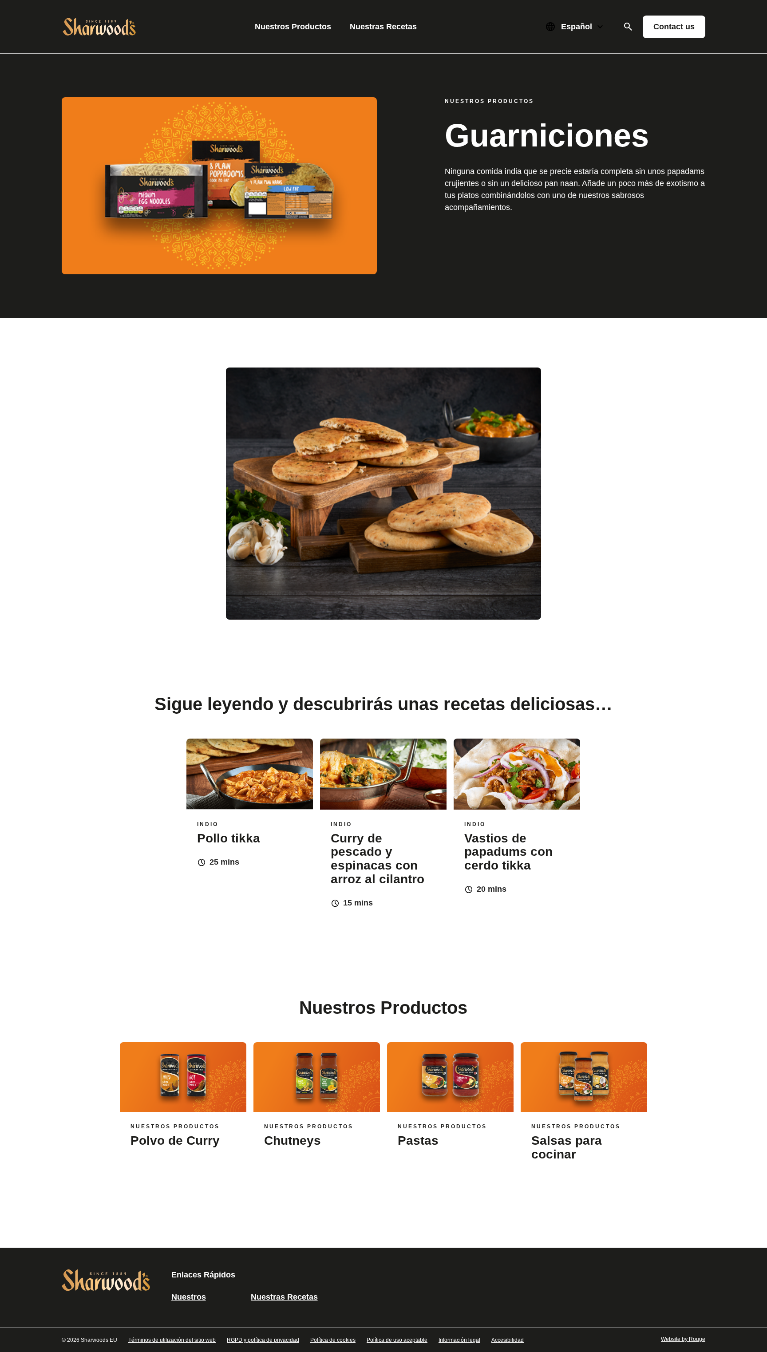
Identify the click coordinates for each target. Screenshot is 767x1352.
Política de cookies (333, 1340)
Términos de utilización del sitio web (172, 1340)
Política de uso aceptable (397, 1340)
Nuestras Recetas (383, 26)
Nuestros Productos (293, 26)
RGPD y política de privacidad (263, 1340)
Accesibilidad (507, 1340)
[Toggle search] (628, 27)
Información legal (459, 1340)
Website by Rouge (683, 1339)
